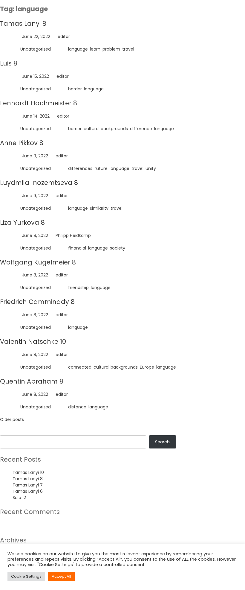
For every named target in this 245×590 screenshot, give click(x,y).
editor (64, 36)
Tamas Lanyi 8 (23, 23)
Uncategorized (35, 49)
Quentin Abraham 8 (31, 381)
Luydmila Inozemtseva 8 (39, 182)
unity (151, 168)
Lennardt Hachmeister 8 (38, 103)
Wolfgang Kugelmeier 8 (38, 262)
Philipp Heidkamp (73, 235)
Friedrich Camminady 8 (37, 301)
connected (79, 367)
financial (77, 248)
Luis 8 (8, 63)
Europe (147, 367)
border (75, 89)
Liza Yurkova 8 (22, 222)
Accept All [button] (61, 576)
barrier (75, 129)
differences (80, 168)
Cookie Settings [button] (26, 576)
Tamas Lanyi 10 (28, 472)
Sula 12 (19, 498)
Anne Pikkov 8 (21, 143)
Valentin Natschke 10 (33, 341)
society (117, 248)
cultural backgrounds (106, 129)
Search (7, 432)
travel (128, 49)
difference (141, 129)
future (101, 168)
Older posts (12, 419)
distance (77, 407)
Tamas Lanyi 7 (28, 485)
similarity (99, 208)
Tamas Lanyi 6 (28, 491)
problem (111, 49)
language (78, 49)
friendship (78, 288)
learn (95, 49)
